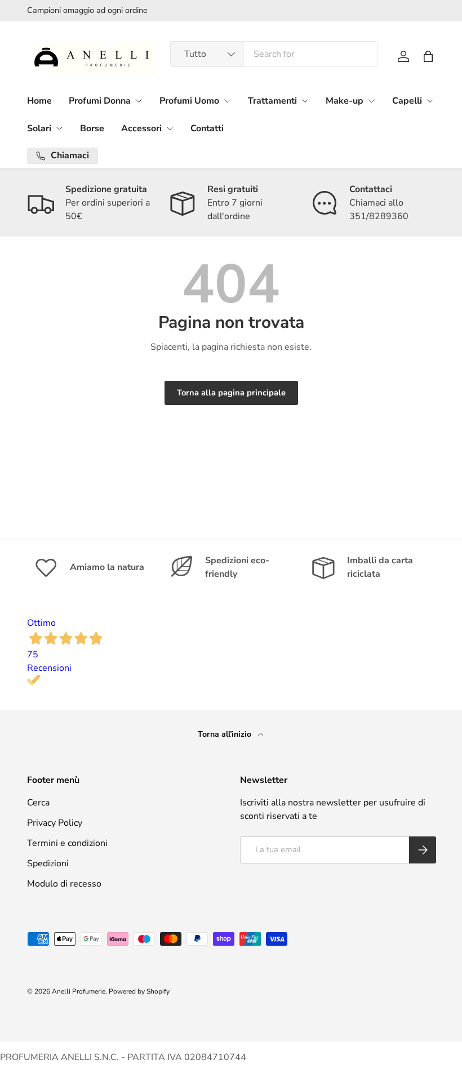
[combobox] (274, 54)
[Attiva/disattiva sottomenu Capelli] (430, 101)
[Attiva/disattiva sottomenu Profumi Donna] (138, 101)
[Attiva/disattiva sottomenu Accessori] (169, 128)
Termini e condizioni (67, 843)
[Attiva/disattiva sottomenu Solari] (59, 128)
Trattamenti (272, 101)
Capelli (407, 101)
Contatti (207, 128)
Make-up (344, 101)
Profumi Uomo (189, 101)
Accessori (141, 128)
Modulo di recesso (64, 884)
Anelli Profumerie (78, 991)
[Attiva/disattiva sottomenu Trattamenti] (305, 101)
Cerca (38, 802)
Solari (39, 128)
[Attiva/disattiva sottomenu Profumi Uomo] (227, 101)
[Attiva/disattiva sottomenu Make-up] (371, 101)
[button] (428, 56)
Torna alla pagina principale (231, 392)
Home (39, 101)
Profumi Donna (100, 101)
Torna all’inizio (226, 734)
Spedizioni (48, 863)
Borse (92, 128)
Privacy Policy (54, 823)
